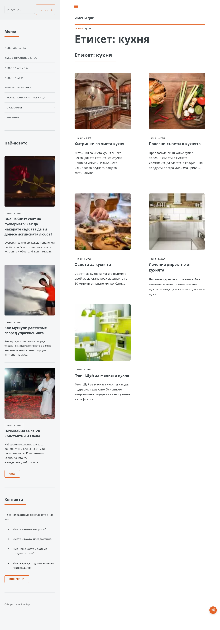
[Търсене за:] (20, 10)
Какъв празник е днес (21, 57)
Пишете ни (16, 579)
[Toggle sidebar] (76, 6)
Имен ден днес (16, 47)
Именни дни (14, 77)
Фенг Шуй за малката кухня (102, 375)
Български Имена (18, 87)
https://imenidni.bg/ (18, 604)
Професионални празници (25, 97)
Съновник (12, 117)
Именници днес (17, 67)
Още (12, 473)
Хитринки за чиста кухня (99, 143)
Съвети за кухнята (93, 264)
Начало (79, 28)
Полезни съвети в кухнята (175, 143)
